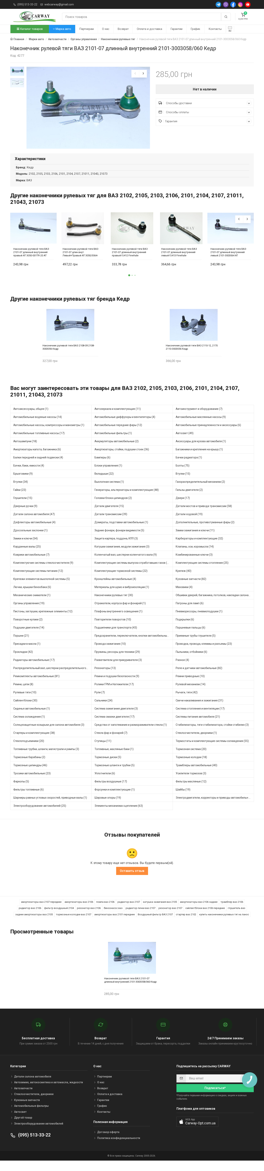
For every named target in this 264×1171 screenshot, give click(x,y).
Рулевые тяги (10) (24, 692)
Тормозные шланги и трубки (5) (115, 765)
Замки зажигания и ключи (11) (195, 530)
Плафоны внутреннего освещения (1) (118, 611)
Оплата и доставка (149, 29)
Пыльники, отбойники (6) (191, 651)
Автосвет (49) (184, 433)
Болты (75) (182, 465)
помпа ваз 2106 (105, 901)
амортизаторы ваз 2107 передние (41, 901)
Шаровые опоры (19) (108, 797)
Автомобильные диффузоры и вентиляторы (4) (125, 416)
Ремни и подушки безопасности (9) (117, 676)
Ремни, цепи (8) (23, 684)
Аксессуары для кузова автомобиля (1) (201, 441)
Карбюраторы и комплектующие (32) (199, 538)
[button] (129, 275)
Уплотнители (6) (105, 773)
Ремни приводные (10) (190, 676)
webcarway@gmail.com (59, 4)
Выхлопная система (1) (109, 481)
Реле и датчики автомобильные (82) (199, 668)
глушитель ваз (236, 908)
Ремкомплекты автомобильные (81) (36, 676)
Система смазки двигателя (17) (115, 716)
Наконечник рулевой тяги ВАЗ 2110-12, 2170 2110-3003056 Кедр (192, 347)
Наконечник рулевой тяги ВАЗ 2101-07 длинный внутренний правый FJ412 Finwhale (130, 252)
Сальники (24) (103, 700)
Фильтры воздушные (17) (111, 781)
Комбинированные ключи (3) (194, 554)
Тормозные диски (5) (108, 757)
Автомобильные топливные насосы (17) (39, 433)
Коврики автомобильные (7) (31, 554)
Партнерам (86, 29)
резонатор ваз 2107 (170, 908)
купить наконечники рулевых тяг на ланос (224, 914)
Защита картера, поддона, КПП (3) (116, 538)
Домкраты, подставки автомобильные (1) (121, 522)
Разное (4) (182, 659)
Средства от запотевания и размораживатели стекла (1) (131, 724)
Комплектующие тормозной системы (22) (121, 570)
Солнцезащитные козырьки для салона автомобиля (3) (48, 724)
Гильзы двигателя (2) (189, 489)
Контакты (215, 29)
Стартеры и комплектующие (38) (34, 732)
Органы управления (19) (28, 603)
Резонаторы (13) (105, 668)
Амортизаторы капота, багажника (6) (37, 449)
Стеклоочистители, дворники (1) (196, 732)
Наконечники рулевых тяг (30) (114, 595)
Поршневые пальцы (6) (190, 627)
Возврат (123, 29)
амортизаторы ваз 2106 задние (198, 901)
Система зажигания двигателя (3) (116, 708)
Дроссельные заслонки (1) (30, 530)
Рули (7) (100, 692)
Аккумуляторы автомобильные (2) (117, 441)
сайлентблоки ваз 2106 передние (205, 908)
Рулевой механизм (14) (190, 684)
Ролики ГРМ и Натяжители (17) (114, 684)
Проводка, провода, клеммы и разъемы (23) (204, 643)
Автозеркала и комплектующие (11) (118, 408)
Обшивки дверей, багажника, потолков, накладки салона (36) (215, 595)
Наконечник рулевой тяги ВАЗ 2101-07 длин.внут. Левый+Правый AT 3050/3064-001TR (80, 252)
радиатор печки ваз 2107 (140, 908)
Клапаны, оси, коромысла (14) (195, 546)
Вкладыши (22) (104, 473)
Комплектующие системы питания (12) (38, 570)
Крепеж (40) (183, 570)
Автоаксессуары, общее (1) (30, 408)
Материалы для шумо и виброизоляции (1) (122, 587)
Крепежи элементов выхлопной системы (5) (41, 578)
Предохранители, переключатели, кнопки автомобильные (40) (134, 635)
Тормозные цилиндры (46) (30, 765)
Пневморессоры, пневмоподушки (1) (199, 611)
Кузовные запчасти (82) (191, 578)
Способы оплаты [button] (177, 112)
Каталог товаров (31, 29)
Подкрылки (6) (185, 619)
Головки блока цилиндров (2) (113, 497)
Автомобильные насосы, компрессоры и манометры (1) (48, 425)
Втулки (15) (183, 473)
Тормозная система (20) (191, 749)
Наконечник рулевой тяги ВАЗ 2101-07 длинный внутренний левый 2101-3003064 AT (228, 252)
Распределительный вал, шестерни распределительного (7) (51, 668)
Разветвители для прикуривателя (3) (118, 659)
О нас (105, 29)
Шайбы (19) (183, 789)
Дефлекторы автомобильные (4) (34, 522)
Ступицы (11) (103, 740)
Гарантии (176, 29)
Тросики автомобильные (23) (32, 773)
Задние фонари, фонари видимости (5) (119, 530)
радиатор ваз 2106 (30, 908)
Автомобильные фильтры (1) (113, 433)
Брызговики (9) (23, 473)
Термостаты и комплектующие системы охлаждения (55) (212, 740)
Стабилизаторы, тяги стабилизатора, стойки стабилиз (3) (212, 724)
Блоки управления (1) (108, 465)
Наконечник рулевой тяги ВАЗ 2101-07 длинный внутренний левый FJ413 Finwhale (179, 252)
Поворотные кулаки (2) (28, 619)
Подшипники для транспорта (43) (116, 627)
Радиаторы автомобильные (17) (34, 659)
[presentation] (135, 74)
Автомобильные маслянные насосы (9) (201, 416)
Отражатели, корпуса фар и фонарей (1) (120, 603)
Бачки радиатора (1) (189, 457)
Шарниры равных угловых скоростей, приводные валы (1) (50, 797)
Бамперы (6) (102, 457)
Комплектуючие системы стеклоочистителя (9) (43, 562)
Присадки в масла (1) (26, 643)
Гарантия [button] (171, 121)
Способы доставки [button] (178, 103)
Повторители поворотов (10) (113, 619)
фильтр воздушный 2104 (59, 908)
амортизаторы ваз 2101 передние (114, 914)
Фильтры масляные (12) (191, 781)
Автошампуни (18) (25, 441)
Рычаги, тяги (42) (187, 692)
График (195, 29)
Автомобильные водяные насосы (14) (37, 416)
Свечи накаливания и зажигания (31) (199, 700)
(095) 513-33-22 (27, 4)
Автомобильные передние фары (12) (118, 425)
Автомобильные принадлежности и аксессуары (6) (208, 425)
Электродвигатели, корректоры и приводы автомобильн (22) (215, 797)
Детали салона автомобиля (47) (34, 514)
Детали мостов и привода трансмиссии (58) (204, 506)
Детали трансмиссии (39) (111, 514)
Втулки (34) (20, 481)
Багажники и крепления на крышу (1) (199, 449)
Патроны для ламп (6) (190, 603)
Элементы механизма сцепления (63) (119, 805)
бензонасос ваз (113, 908)
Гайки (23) (19, 489)
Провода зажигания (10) (110, 643)
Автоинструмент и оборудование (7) (199, 408)
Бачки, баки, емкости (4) (28, 465)
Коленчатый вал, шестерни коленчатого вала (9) (126, 554)
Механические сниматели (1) (31, 595)
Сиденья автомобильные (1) (31, 708)
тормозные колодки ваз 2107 (73, 914)
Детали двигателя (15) (109, 506)
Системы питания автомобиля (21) (198, 716)
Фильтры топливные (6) (28, 789)
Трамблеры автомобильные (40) (196, 765)
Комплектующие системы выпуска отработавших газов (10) (133, 562)
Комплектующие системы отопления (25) (202, 562)
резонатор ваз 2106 (89, 908)
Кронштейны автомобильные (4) (115, 578)
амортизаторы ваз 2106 (79, 901)
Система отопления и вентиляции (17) (200, 708)
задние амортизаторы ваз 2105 (34, 914)
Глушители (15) (22, 497)
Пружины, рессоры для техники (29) (117, 651)
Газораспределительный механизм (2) (200, 481)
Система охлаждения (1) (29, 716)
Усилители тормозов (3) (191, 773)
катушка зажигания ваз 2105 (160, 901)
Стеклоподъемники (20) (28, 740)
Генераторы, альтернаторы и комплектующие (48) (127, 489)
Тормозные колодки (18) (191, 757)
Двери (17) (183, 497)
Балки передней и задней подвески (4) (38, 457)
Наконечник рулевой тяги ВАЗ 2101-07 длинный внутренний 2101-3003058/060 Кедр (130, 980)
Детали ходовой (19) (189, 514)
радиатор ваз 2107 (129, 901)
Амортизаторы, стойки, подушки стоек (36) (122, 449)
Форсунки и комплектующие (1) (115, 789)
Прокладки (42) (23, 651)
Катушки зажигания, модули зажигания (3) (122, 546)
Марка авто (63, 29)
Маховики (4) (184, 587)
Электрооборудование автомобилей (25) (39, 805)
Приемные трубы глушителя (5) (195, 635)
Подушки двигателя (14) (28, 627)
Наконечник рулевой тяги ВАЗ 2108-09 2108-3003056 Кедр (69, 347)
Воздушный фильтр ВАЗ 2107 (155, 914)
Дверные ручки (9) (25, 506)
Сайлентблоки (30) (25, 700)
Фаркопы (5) (21, 781)
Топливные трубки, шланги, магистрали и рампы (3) (46, 749)
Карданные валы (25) (27, 546)
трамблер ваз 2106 (232, 901)
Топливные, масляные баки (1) (114, 749)
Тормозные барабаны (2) (29, 757)
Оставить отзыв (132, 871)
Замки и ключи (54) (25, 538)
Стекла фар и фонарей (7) (111, 732)
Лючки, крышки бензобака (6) (32, 587)
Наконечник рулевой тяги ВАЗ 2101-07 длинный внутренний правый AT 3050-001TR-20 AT (31, 252)
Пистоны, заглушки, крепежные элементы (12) (42, 611)
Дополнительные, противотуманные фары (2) (205, 522)
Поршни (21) (21, 635)
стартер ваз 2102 (186, 914)
